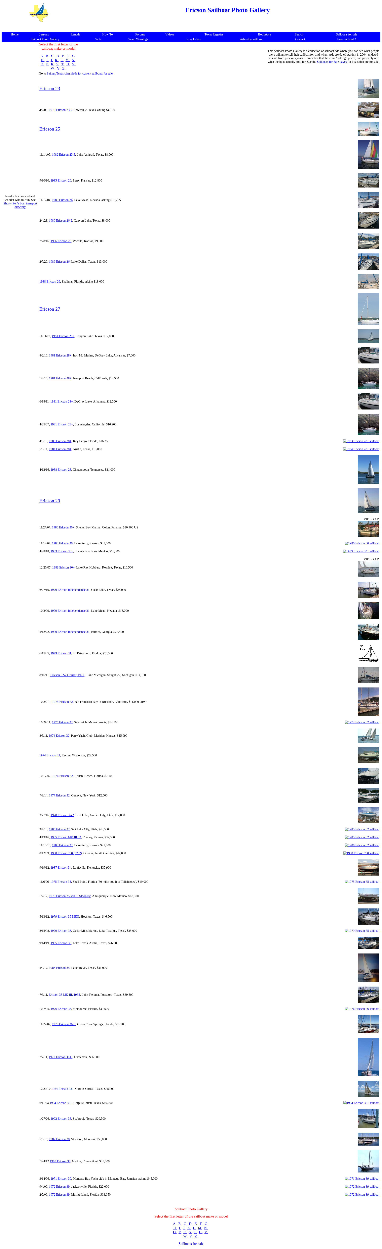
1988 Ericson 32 (62, 845)
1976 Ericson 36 (61, 1008)
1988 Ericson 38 (60, 1161)
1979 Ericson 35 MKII (65, 916)
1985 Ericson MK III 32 (66, 837)
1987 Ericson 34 (61, 867)
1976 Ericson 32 (62, 776)
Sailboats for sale (191, 1244)
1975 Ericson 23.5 (60, 110)
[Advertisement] (191, 27)
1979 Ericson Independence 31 (70, 589)
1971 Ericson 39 (61, 1178)
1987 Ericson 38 (59, 1139)
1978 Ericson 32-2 (62, 815)
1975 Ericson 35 (60, 881)
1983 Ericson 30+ (62, 551)
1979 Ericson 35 (61, 930)
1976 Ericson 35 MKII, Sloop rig (70, 896)
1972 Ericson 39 (59, 1186)
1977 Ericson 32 (59, 795)
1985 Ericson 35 (61, 943)
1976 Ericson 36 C (64, 1024)
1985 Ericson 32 (59, 829)
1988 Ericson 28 (61, 469)
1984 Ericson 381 (62, 1088)
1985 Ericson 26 (61, 180)
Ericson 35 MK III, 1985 (64, 994)
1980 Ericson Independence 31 (70, 631)
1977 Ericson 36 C (60, 1057)
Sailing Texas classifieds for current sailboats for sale (80, 73)
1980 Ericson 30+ (63, 527)
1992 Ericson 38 (61, 1118)
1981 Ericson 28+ (63, 336)
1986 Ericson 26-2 (60, 220)
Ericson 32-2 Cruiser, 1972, (67, 675)
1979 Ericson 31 (61, 653)
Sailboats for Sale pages (332, 61)
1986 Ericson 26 (61, 241)
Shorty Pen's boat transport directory (20, 205)
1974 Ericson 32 (62, 701)
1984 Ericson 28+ (60, 449)
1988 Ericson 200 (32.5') (66, 853)
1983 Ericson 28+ (60, 441)
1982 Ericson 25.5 (63, 154)
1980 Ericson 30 (62, 543)
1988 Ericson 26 (49, 281)
